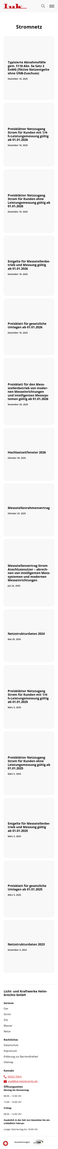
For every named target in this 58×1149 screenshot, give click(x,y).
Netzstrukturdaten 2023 (26, 944)
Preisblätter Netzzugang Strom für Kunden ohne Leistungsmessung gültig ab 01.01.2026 (29, 200)
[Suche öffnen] (43, 6)
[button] (5, 1143)
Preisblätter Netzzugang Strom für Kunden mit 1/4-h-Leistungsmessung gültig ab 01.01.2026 (28, 134)
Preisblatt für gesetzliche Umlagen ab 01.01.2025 (27, 887)
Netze (7, 1031)
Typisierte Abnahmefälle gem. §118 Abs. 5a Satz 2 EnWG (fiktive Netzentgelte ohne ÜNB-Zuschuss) (28, 67)
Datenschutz (11, 1045)
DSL (6, 1020)
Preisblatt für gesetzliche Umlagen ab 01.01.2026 (27, 325)
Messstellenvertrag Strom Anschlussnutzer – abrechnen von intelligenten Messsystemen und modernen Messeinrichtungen (29, 573)
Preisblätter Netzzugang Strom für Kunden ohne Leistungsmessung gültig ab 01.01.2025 (29, 762)
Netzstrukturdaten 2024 (26, 634)
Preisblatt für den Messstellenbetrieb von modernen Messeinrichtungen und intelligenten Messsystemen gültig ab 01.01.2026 (28, 391)
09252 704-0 (14, 1076)
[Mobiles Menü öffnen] (51, 6)
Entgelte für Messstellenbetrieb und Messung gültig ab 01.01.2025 (29, 827)
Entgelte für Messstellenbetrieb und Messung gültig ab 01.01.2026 (29, 265)
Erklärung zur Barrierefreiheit (21, 1056)
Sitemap (8, 1062)
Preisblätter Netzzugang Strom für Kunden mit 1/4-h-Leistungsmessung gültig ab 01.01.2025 (28, 696)
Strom (7, 1014)
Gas (6, 1008)
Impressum (10, 1051)
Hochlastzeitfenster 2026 (27, 452)
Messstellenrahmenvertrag (29, 508)
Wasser (8, 1025)
